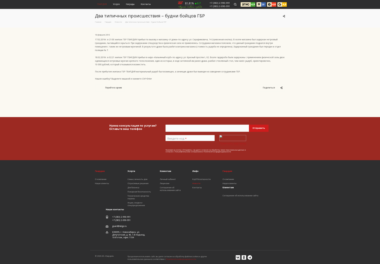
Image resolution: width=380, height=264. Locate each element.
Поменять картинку (232, 143)
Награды (130, 4)
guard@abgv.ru (119, 226)
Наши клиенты (229, 183)
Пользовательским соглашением (188, 151)
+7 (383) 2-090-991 (220, 6)
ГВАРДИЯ (102, 4)
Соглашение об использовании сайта (240, 195)
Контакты (146, 4)
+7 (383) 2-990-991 (220, 2)
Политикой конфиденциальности (217, 151)
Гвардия (227, 171)
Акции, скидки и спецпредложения (136, 204)
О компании (228, 179)
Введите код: (177, 138)
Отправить (258, 128)
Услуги (116, 4)
